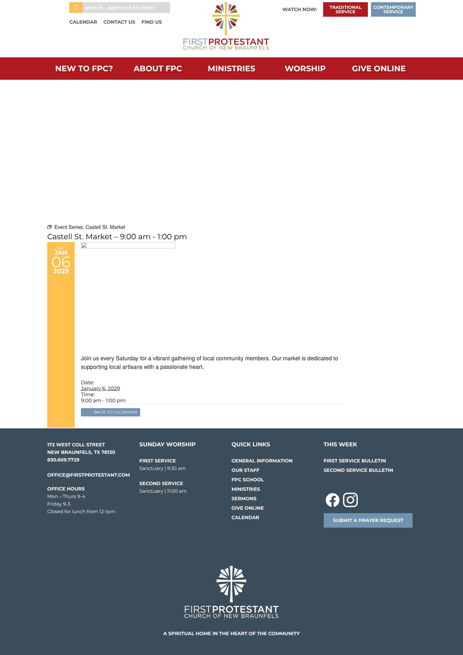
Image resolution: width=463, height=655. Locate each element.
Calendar (83, 22)
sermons (244, 498)
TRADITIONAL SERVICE (345, 9)
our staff (246, 470)
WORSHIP (305, 68)
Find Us (151, 22)
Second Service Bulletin (358, 470)
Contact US (119, 22)
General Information (262, 461)
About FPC (158, 68)
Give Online (379, 68)
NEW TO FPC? (84, 68)
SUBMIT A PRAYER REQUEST (368, 520)
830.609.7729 (63, 460)
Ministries (231, 68)
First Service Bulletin (355, 461)
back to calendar (115, 412)
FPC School (248, 480)
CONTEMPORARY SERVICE (394, 9)
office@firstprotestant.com (88, 475)
